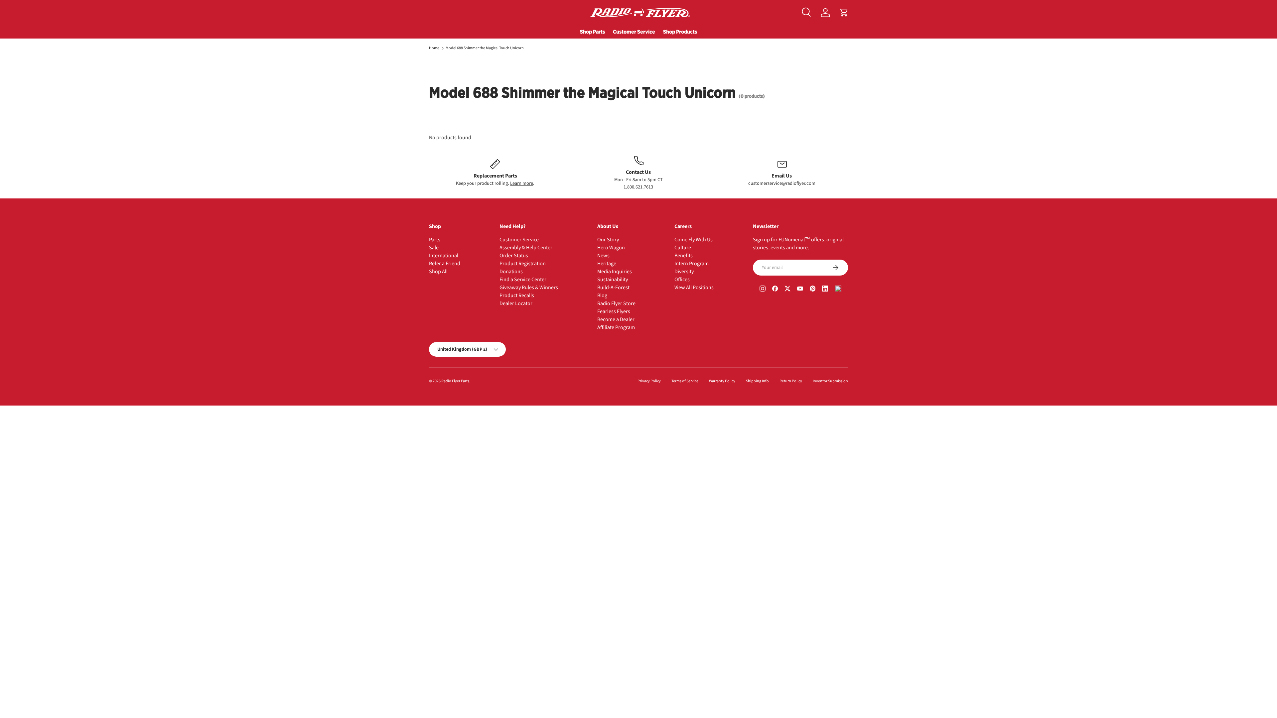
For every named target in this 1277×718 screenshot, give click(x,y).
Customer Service (634, 31)
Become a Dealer (616, 319)
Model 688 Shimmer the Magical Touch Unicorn (485, 48)
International (443, 255)
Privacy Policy (649, 381)
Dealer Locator (515, 303)
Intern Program (691, 263)
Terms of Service (684, 381)
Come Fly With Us (693, 239)
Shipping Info (757, 381)
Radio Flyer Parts (455, 381)
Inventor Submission (830, 381)
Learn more (521, 183)
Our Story (608, 239)
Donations (511, 271)
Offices (682, 279)
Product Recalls (516, 295)
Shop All (438, 271)
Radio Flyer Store (616, 303)
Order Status (513, 255)
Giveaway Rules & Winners (528, 287)
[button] (844, 12)
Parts (434, 239)
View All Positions (694, 287)
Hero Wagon (611, 247)
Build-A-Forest (613, 287)
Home (434, 48)
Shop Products (680, 31)
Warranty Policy (722, 381)
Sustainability (612, 279)
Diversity (684, 271)
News (603, 255)
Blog (602, 295)
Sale (434, 247)
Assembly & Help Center (525, 247)
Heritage (606, 263)
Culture (682, 247)
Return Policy (791, 381)
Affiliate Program (616, 327)
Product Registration (522, 263)
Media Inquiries (614, 271)
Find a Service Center (522, 279)
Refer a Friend (444, 263)
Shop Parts (592, 31)
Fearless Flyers (613, 311)
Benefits (683, 255)
